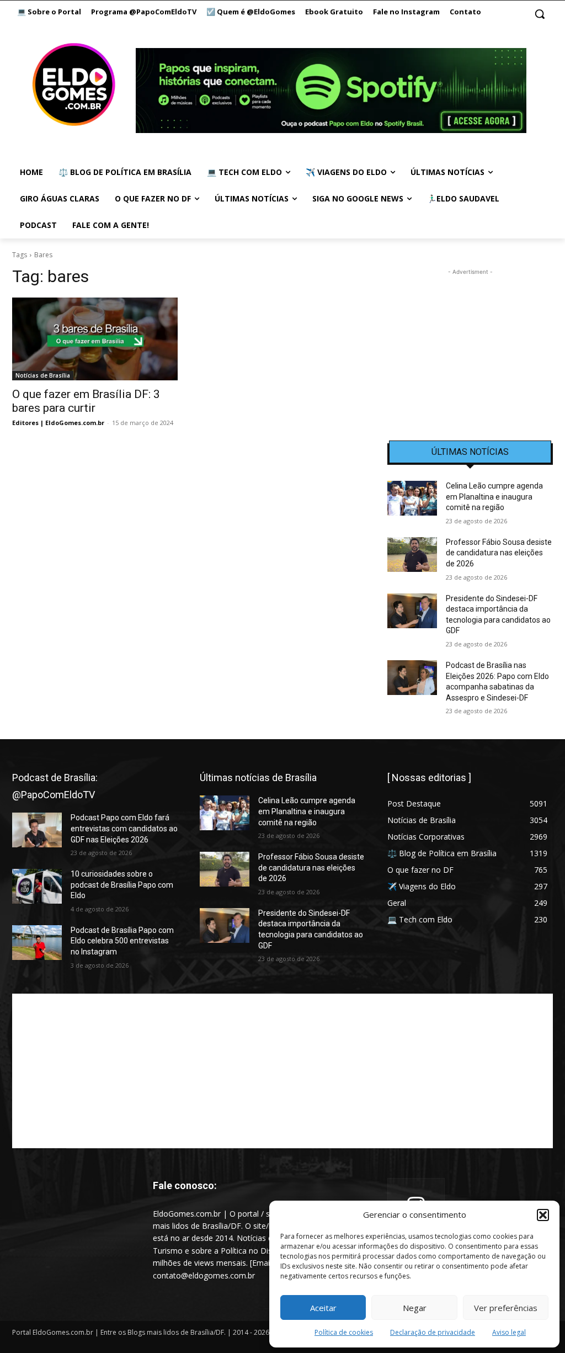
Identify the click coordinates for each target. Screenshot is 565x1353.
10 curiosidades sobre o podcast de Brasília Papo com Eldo (122, 884)
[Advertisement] (470, 347)
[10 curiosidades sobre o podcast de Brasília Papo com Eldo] (37, 886)
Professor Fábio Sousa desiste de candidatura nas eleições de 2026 (499, 553)
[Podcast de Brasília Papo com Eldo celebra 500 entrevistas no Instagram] (37, 942)
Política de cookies (344, 1332)
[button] (542, 1215)
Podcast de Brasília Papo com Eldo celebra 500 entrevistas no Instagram (122, 941)
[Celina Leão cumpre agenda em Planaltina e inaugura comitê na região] (412, 498)
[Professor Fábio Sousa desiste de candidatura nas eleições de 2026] (412, 554)
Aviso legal (509, 1332)
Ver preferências (505, 1307)
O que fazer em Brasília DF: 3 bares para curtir (86, 401)
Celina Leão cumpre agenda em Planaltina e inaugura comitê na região (494, 496)
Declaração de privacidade (432, 1332)
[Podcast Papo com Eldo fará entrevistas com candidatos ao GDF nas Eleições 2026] (37, 830)
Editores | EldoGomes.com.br (58, 422)
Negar (415, 1307)
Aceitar (323, 1307)
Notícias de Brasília (42, 375)
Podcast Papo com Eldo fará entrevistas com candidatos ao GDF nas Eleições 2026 (124, 828)
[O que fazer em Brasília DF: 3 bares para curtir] (95, 339)
